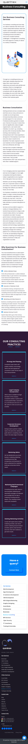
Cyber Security (7, 620)
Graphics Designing (8, 603)
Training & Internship (9, 626)
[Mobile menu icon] (26, 2)
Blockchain (6, 612)
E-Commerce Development (11, 595)
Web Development (8, 589)
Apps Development (8, 592)
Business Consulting (9, 614)
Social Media (6, 606)
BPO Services (7, 617)
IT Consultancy (7, 623)
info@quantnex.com (7, 725)
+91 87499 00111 (10, 720)
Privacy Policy (19, 732)
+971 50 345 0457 (9, 721)
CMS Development (8, 597)
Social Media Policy (9, 732)
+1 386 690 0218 (9, 718)
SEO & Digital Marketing (10, 600)
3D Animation (7, 609)
